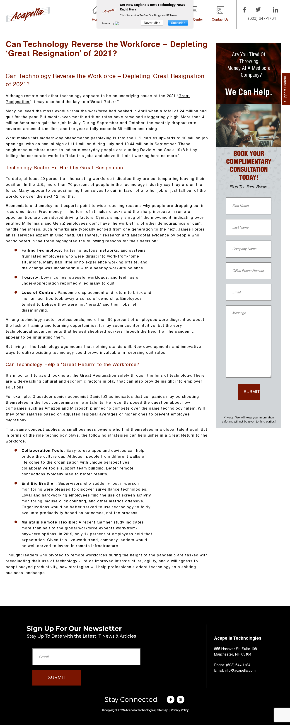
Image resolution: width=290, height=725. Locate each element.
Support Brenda (286, 89)
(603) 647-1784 (262, 19)
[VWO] (119, 23)
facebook (171, 700)
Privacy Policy (179, 710)
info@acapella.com (240, 671)
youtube (181, 700)
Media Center (193, 19)
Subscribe (178, 23)
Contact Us (220, 19)
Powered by (108, 23)
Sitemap (162, 710)
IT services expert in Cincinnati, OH (47, 236)
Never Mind (152, 23)
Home (96, 19)
